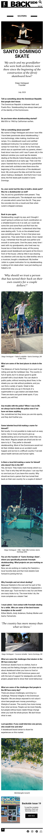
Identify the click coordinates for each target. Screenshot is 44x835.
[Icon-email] (41, 831)
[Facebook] (28, 831)
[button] (40, 2)
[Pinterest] (36, 831)
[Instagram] (32, 831)
